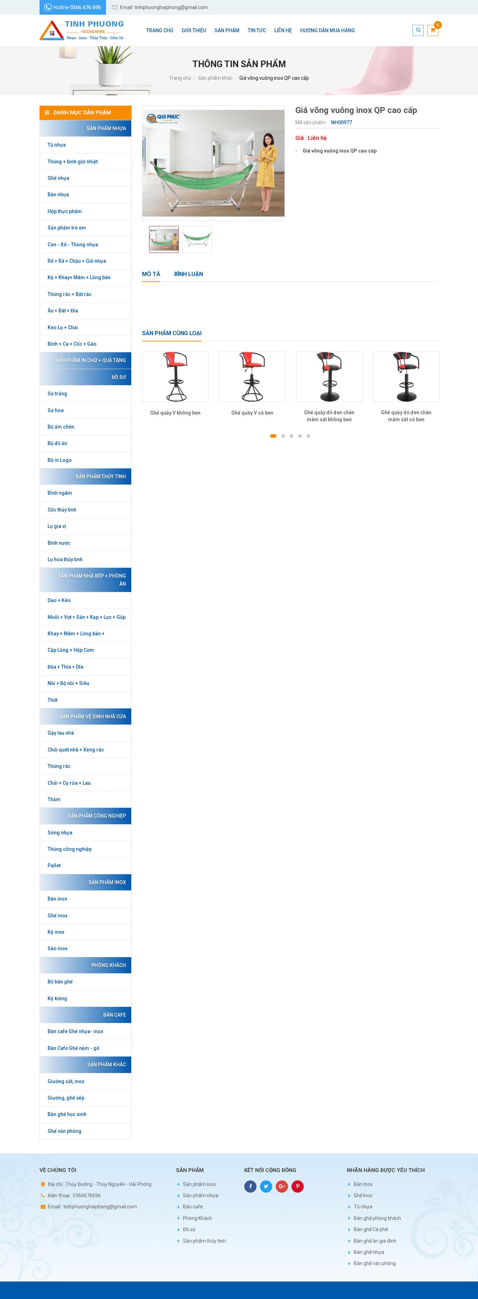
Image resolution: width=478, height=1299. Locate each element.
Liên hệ (283, 30)
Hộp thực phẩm (65, 211)
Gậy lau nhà (61, 733)
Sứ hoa (56, 410)
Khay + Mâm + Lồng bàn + (76, 633)
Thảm (54, 799)
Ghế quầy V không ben (175, 413)
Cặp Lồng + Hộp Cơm (71, 650)
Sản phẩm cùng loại (172, 333)
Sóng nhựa (60, 832)
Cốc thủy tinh (62, 510)
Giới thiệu (194, 30)
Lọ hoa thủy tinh (65, 559)
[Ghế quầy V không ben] (175, 377)
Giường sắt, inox (66, 1081)
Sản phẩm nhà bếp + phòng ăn (92, 579)
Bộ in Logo (60, 460)
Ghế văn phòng (65, 1131)
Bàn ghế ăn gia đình (375, 1241)
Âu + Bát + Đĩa (63, 310)
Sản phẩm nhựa (106, 128)
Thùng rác (59, 766)
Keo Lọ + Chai (63, 327)
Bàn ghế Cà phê (371, 1229)
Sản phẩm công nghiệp (97, 816)
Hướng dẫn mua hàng (327, 30)
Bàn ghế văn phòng (375, 1263)
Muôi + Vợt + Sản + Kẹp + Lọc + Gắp (87, 617)
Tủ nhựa (57, 145)
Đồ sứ (119, 377)
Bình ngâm (60, 493)
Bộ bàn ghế (60, 981)
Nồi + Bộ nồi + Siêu (68, 683)
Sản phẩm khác (215, 78)
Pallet (54, 865)
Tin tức (257, 30)
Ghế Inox (363, 1195)
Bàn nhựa (58, 194)
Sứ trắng (57, 393)
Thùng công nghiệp (70, 849)
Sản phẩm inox (107, 882)
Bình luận (188, 274)
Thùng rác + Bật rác (70, 294)
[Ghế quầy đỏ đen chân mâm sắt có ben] (406, 377)
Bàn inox (57, 899)
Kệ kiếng (57, 998)
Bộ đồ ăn (57, 443)
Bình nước (59, 543)
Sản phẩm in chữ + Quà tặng (90, 360)
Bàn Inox (363, 1184)
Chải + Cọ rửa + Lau (69, 783)
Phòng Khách (108, 965)
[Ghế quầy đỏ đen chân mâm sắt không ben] (329, 377)
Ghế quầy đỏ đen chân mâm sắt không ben (329, 416)
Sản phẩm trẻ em (67, 228)
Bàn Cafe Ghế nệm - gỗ (73, 1048)
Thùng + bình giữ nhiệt (73, 161)
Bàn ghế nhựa (369, 1252)
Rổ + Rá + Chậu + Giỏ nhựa (77, 261)
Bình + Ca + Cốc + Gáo (72, 344)
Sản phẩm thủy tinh (101, 476)
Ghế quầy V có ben (252, 413)
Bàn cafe (114, 1015)
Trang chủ (159, 30)
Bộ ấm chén (61, 427)
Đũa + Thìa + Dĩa (65, 667)
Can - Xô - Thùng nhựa (73, 244)
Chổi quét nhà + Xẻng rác (76, 750)
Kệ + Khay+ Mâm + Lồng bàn (79, 277)
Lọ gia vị (57, 526)
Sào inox (58, 948)
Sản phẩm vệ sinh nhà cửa (92, 716)
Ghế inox (58, 915)
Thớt (52, 700)
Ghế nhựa (58, 178)
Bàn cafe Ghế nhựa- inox (75, 1031)
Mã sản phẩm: (311, 122)
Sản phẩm (227, 30)
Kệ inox (56, 932)
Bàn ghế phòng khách (377, 1218)
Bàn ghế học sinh (67, 1114)
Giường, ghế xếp (66, 1098)
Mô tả (151, 274)
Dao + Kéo (59, 600)
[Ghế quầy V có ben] (252, 377)
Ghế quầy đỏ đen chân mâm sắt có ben (406, 416)
